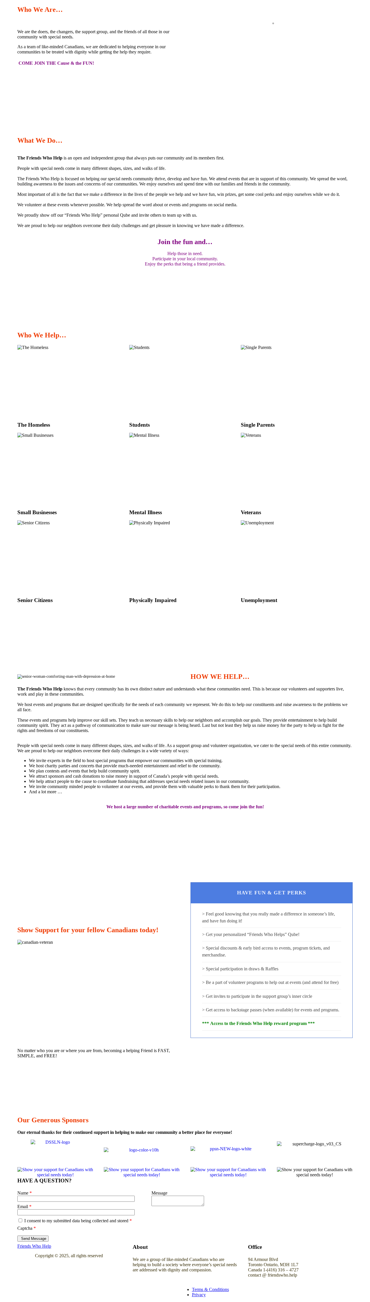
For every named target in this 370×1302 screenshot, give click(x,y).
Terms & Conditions (210, 1289)
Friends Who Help (34, 1246)
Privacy (199, 1294)
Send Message (33, 1238)
